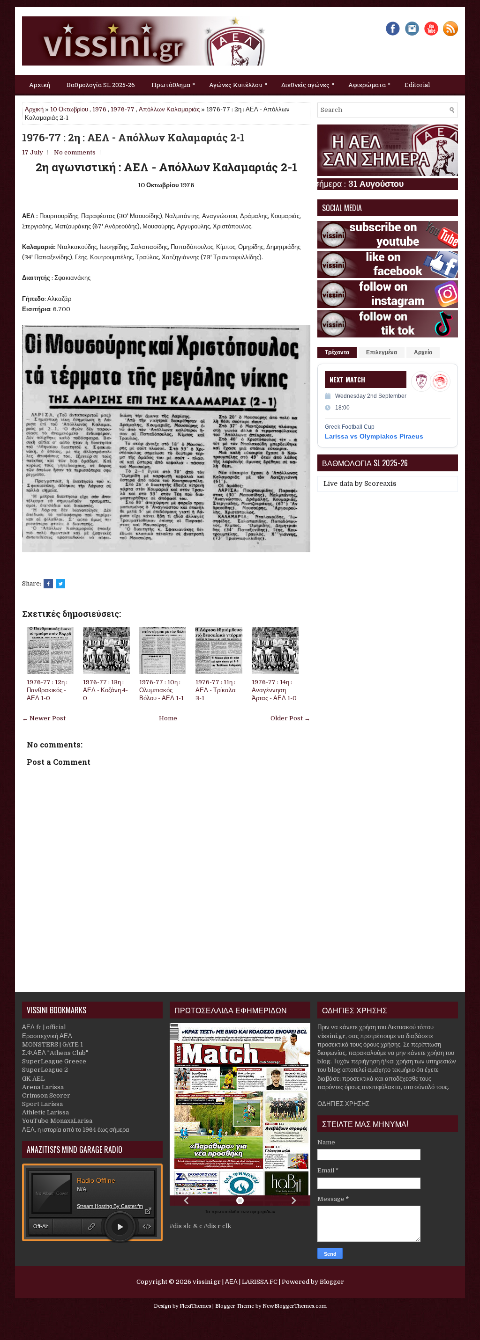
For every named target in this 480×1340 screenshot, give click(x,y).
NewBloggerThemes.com (294, 1306)
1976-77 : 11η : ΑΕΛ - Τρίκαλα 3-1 (215, 690)
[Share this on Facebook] (48, 583)
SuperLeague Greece (54, 1061)
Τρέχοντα (337, 352)
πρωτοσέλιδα (226, 1211)
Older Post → (290, 718)
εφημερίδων (262, 1211)
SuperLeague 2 (45, 1069)
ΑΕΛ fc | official (44, 1027)
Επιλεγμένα (381, 352)
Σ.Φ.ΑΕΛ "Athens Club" (55, 1052)
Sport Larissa (42, 1103)
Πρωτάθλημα (173, 84)
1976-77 (123, 109)
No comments (75, 152)
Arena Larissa (43, 1087)
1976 (99, 109)
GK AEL (33, 1078)
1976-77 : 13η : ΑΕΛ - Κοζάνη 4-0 (105, 690)
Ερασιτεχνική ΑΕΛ (47, 1036)
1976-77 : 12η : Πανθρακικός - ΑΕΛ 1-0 (47, 690)
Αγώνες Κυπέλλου (238, 84)
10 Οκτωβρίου (69, 109)
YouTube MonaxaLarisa (57, 1120)
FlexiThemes (195, 1306)
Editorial (417, 85)
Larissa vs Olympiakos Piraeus (374, 436)
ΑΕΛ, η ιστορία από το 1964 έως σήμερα (75, 1129)
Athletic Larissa (45, 1112)
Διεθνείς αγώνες (307, 84)
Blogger (332, 1281)
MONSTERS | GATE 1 (52, 1044)
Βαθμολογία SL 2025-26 (101, 85)
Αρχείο (423, 352)
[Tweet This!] (60, 583)
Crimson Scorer (46, 1095)
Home (168, 718)
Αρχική (39, 85)
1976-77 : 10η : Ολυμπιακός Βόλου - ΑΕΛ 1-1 (161, 690)
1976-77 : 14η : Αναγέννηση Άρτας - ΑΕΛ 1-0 (274, 690)
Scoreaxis (380, 483)
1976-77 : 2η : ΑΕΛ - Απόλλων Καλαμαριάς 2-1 (133, 137)
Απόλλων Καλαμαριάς (169, 109)
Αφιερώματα (369, 84)
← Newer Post (44, 718)
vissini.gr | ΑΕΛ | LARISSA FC (235, 1281)
